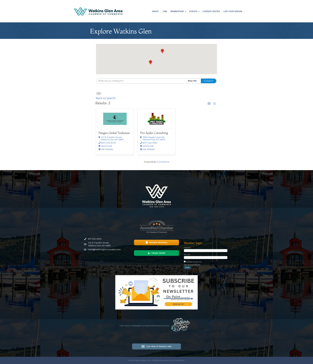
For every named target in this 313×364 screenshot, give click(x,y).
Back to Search (106, 98)
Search (209, 81)
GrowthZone (162, 162)
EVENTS (193, 11)
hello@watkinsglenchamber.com (104, 249)
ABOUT (155, 11)
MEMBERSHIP (177, 11)
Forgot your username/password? (192, 264)
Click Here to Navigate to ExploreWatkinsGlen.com (144, 326)
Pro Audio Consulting (154, 133)
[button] (162, 51)
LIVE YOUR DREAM (233, 11)
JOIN (164, 11)
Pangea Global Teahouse (114, 133)
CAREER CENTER (211, 11)
